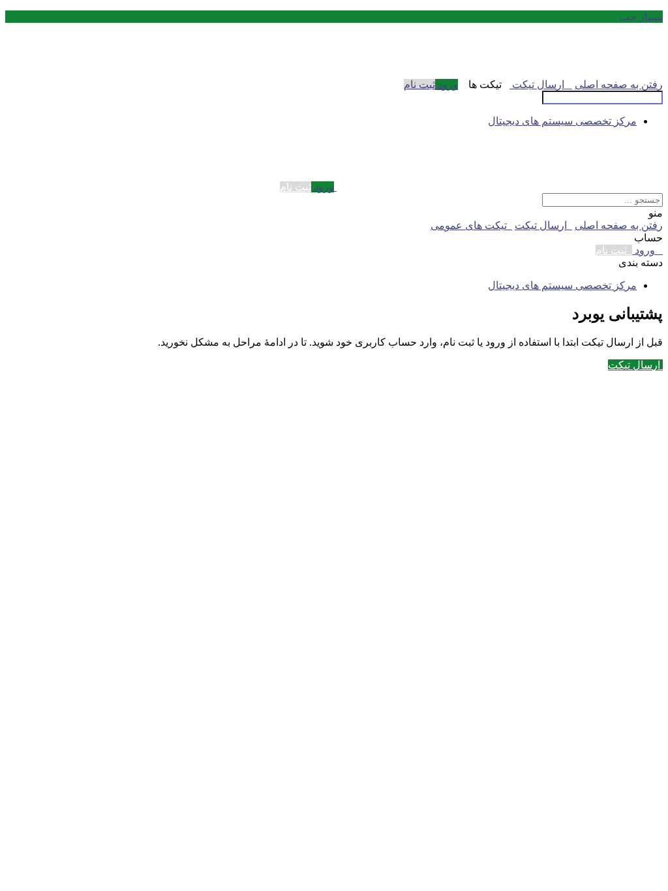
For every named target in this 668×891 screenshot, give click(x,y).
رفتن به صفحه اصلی (619, 84)
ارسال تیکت (540, 84)
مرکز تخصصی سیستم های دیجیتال (562, 121)
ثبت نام (419, 84)
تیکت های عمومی (471, 225)
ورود (446, 84)
